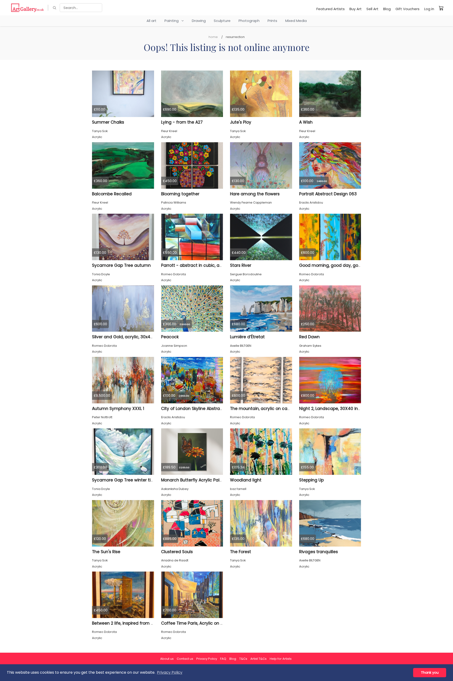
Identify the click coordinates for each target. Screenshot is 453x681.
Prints (272, 20)
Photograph (249, 20)
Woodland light (245, 480)
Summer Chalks (108, 122)
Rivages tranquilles (318, 552)
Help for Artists (281, 658)
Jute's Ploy (240, 122)
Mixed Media (296, 20)
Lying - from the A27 (182, 122)
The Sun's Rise (106, 552)
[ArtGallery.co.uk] (27, 7)
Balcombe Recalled (112, 194)
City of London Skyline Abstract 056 (197, 408)
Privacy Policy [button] (169, 672)
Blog (387, 8)
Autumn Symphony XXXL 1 (118, 408)
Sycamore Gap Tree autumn (121, 265)
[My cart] (441, 8)
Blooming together (180, 194)
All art (151, 20)
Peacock (170, 337)
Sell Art (372, 8)
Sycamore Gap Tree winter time (124, 480)
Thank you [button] (430, 672)
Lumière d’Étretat (247, 337)
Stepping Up (311, 480)
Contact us (185, 658)
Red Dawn (309, 337)
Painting (172, 20)
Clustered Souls (177, 552)
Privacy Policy (206, 658)
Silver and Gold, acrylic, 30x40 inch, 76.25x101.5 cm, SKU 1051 (151, 337)
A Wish (306, 122)
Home (213, 37)
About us (167, 658)
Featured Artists (330, 8)
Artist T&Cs (258, 658)
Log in (429, 8)
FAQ (223, 658)
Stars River (240, 265)
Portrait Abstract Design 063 (328, 194)
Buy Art (355, 8)
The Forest (240, 552)
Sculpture (222, 20)
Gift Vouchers (407, 8)
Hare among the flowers (255, 194)
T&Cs (243, 658)
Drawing (199, 20)
